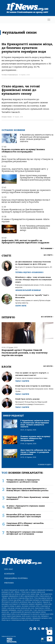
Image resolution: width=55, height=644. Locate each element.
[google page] (31, 629)
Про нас (8, 569)
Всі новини (47, 248)
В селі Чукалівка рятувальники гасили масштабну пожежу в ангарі (35, 228)
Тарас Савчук (22, 381)
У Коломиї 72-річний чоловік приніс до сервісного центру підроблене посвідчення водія (26, 191)
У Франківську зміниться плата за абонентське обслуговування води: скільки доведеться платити (36, 138)
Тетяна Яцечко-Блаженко (29, 272)
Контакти (9, 574)
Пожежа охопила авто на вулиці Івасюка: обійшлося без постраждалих (23, 150)
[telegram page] (47, 629)
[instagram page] (51, 629)
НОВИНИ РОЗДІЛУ (45, 464)
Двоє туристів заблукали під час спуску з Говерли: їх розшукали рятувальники (27, 160)
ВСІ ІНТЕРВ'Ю (47, 317)
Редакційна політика (16, 578)
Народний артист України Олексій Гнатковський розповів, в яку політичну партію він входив (25, 352)
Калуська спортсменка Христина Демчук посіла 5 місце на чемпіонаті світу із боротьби (26, 201)
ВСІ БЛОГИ (48, 366)
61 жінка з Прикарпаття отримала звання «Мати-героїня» (26, 220)
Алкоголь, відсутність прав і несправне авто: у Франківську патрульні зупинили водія (25, 170)
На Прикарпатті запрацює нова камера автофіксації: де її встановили (24, 533)
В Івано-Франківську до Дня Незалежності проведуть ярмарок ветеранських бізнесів (23, 210)
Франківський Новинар (28, 290)
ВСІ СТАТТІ (48, 255)
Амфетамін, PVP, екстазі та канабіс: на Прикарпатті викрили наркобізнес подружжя (25, 241)
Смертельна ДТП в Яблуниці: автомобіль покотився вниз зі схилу (25, 524)
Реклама (9, 583)
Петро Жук (20, 306)
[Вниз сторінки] (49, 638)
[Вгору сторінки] (49, 632)
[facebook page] (35, 629)
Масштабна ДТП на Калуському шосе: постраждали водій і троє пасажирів (23, 516)
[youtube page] (43, 629)
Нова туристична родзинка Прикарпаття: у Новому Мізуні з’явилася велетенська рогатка (35, 177)
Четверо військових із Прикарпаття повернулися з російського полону (23, 481)
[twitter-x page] (39, 629)
